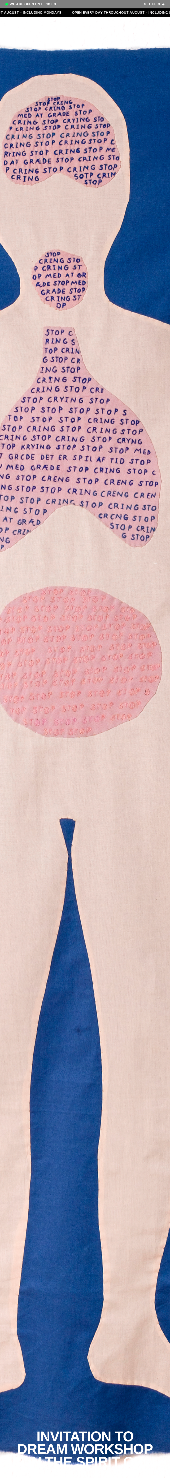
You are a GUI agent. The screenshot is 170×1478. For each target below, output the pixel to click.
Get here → (154, 4)
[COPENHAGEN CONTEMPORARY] (23, 30)
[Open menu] (147, 26)
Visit (57, 24)
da (114, 24)
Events (99, 24)
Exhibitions (77, 24)
